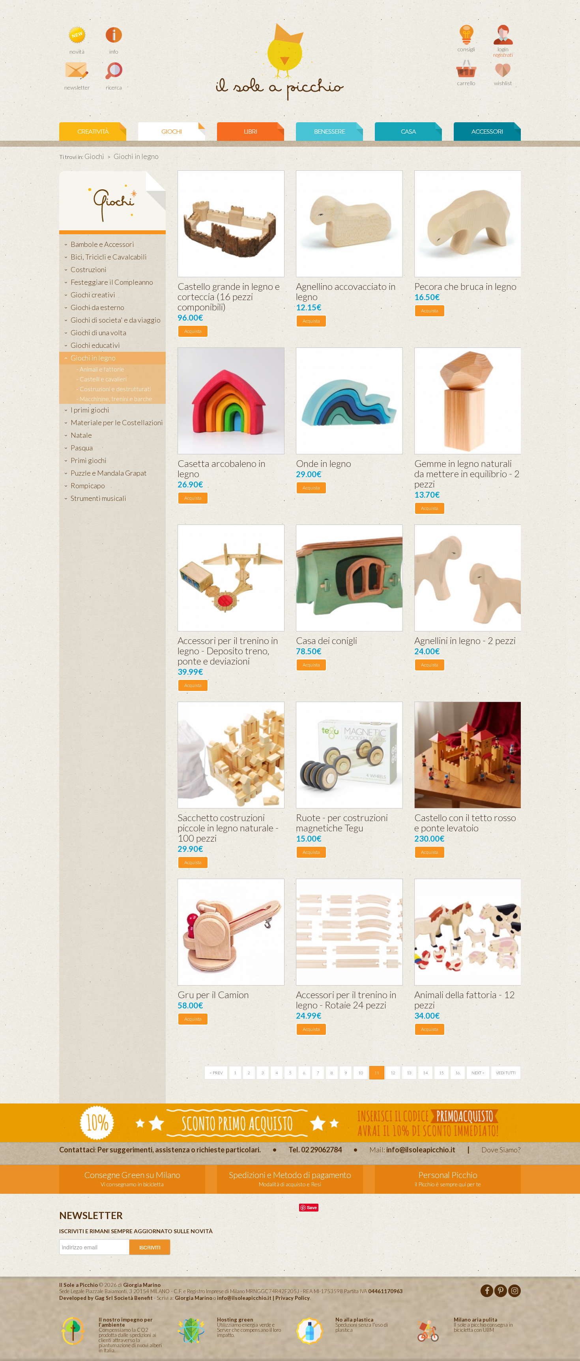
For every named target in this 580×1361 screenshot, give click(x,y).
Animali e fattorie (102, 369)
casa (408, 131)
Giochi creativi (93, 294)
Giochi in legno (93, 357)
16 (457, 1072)
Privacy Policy (292, 1298)
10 (360, 1072)
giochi (171, 131)
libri (250, 131)
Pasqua (82, 447)
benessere (329, 131)
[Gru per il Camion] (231, 932)
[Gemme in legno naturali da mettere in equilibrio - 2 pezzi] (467, 400)
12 (393, 1072)
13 (409, 1072)
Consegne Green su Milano (132, 1175)
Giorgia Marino (193, 1298)
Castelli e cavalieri (103, 379)
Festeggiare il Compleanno (112, 282)
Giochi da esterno (97, 307)
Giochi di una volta (98, 332)
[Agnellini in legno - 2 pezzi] (467, 578)
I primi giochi (90, 409)
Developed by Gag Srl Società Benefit (106, 1298)
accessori (487, 131)
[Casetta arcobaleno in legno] (231, 400)
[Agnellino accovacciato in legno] (349, 223)
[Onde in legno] (349, 400)
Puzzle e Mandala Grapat (109, 473)
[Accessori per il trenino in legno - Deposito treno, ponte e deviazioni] (231, 578)
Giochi (94, 156)
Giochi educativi (95, 345)
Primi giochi (89, 460)
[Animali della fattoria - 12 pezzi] (467, 932)
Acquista (193, 331)
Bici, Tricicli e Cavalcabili (109, 256)
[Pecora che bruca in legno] (467, 223)
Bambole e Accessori (102, 244)
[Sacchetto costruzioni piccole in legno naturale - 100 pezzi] (231, 755)
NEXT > (478, 1072)
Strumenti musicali (98, 498)
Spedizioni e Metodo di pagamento (290, 1175)
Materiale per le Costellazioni (117, 422)
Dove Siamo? (500, 1149)
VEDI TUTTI (506, 1072)
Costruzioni (89, 269)
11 (376, 1072)
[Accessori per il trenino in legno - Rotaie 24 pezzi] (349, 932)
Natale (81, 435)
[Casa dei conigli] (349, 578)
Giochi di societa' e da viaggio (116, 320)
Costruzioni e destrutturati (115, 388)
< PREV (216, 1072)
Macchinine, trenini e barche (116, 398)
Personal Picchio (447, 1175)
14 (425, 1072)
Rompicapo (88, 485)
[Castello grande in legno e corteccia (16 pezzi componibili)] (231, 223)
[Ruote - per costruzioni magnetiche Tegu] (349, 755)
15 (441, 1072)
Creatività (93, 131)
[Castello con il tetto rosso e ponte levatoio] (467, 755)
